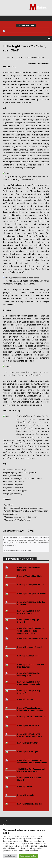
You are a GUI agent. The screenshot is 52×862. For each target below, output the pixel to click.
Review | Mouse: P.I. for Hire (29, 804)
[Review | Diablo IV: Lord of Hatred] (10, 780)
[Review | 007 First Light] (10, 753)
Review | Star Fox (25, 699)
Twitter (5, 825)
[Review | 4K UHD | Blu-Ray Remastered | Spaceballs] (10, 684)
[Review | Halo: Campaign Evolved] (10, 621)
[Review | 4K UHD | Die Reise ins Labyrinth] (10, 604)
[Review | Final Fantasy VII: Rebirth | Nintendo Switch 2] (10, 736)
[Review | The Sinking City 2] (10, 578)
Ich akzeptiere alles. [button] (28, 856)
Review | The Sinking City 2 (29, 576)
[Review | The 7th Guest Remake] (10, 719)
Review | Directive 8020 (27, 743)
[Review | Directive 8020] (10, 745)
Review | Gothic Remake (28, 725)
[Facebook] (21, 18)
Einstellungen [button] (10, 856)
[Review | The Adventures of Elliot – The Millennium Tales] (10, 710)
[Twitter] (26, 18)
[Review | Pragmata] (10, 797)
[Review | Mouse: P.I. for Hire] (10, 806)
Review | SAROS (24, 786)
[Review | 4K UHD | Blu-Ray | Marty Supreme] (10, 675)
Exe (20, 57)
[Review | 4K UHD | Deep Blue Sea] (10, 640)
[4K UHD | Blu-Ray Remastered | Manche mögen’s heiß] (10, 771)
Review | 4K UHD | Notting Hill (30, 585)
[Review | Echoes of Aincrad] (10, 649)
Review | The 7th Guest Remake (31, 717)
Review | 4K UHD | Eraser (28, 656)
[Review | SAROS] (10, 788)
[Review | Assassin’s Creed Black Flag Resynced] (10, 666)
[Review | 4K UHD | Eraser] (10, 658)
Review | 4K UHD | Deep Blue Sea (32, 638)
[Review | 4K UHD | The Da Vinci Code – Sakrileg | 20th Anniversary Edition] (10, 630)
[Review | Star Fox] (10, 701)
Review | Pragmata (25, 795)
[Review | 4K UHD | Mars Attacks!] (10, 595)
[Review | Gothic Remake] (10, 727)
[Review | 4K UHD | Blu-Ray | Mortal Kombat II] (10, 613)
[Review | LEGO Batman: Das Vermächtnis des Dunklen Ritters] (10, 762)
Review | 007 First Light (27, 752)
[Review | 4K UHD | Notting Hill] (10, 587)
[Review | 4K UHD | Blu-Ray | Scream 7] (10, 692)
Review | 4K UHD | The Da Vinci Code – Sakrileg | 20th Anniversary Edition (31, 630)
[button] (48, 38)
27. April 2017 (10, 57)
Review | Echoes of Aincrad (29, 647)
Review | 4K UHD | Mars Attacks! (31, 593)
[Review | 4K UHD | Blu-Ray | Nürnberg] (10, 569)
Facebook (7, 821)
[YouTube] (31, 18)
